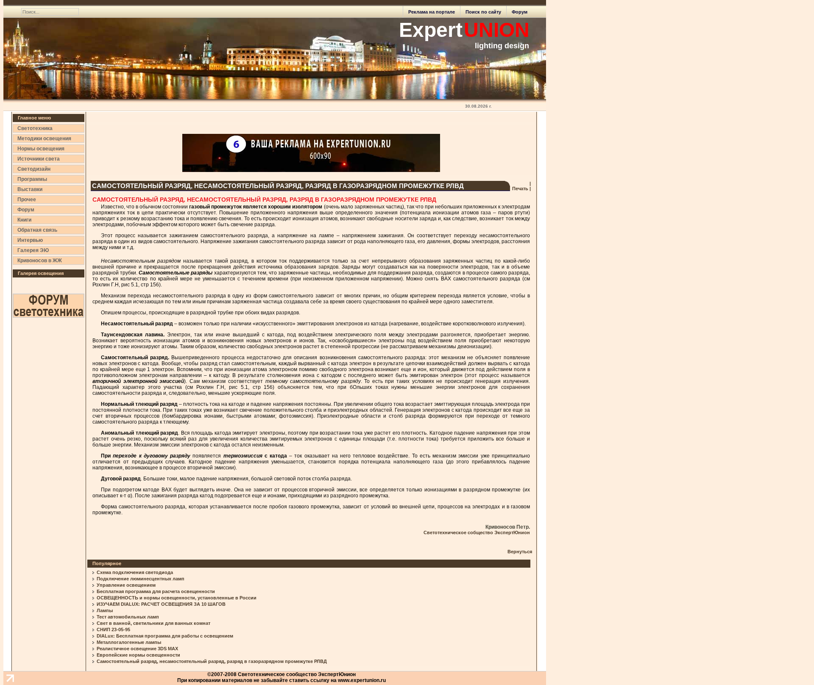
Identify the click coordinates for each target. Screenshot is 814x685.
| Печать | (521, 186)
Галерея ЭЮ (33, 250)
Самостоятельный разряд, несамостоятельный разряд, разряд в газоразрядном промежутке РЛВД (212, 661)
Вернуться (519, 551)
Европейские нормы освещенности (138, 654)
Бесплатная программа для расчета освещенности (156, 591)
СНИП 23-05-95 (113, 629)
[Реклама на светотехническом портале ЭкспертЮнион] (311, 153)
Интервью (30, 240)
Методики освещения (44, 138)
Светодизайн (33, 169)
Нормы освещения (40, 149)
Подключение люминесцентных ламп (140, 578)
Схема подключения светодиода (135, 572)
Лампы (105, 610)
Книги (24, 220)
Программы (32, 179)
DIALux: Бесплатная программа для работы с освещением (165, 635)
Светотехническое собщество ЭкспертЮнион (477, 532)
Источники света (38, 159)
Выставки (29, 189)
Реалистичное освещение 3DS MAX (137, 648)
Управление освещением (126, 585)
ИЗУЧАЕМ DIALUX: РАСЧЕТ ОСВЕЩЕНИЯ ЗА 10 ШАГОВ (161, 604)
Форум (519, 11)
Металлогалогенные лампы (129, 642)
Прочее (26, 199)
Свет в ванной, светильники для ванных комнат (153, 623)
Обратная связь (37, 230)
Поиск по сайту (483, 11)
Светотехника (35, 128)
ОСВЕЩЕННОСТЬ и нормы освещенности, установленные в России (176, 597)
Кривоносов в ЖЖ (39, 260)
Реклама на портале (431, 11)
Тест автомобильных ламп (128, 616)
